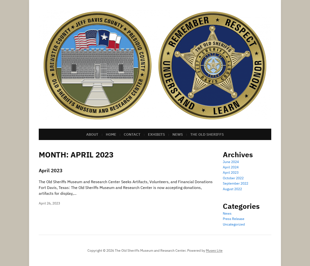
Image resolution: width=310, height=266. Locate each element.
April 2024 (231, 167)
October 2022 (233, 178)
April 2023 (50, 170)
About (92, 134)
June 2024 (231, 162)
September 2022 (235, 183)
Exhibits (156, 134)
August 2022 (232, 189)
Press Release (233, 219)
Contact (132, 134)
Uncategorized (234, 224)
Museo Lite (214, 250)
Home (111, 134)
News (177, 134)
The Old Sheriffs (207, 134)
